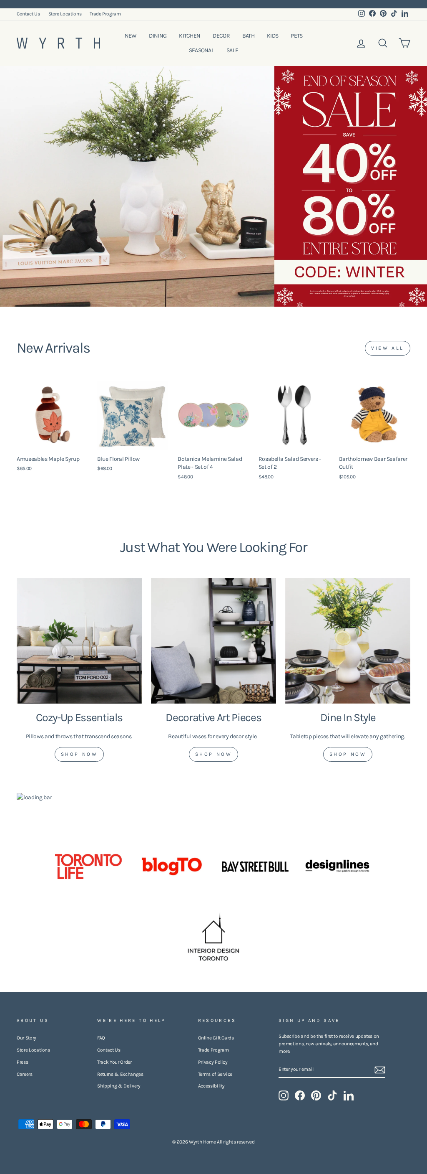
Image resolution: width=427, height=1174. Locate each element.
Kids (272, 35)
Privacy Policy (213, 1062)
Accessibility (211, 1086)
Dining (157, 35)
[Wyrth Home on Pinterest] (316, 1095)
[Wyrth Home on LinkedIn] (349, 1095)
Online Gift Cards (216, 1038)
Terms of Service (215, 1074)
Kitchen (189, 35)
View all (387, 348)
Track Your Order (114, 1062)
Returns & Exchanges (120, 1074)
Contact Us (28, 14)
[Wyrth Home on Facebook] (300, 1095)
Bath (248, 35)
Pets (296, 35)
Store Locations (65, 14)
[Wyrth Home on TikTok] (332, 1095)
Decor (221, 35)
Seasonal (201, 50)
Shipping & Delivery (118, 1086)
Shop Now (79, 754)
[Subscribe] (379, 1070)
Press (22, 1062)
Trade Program (105, 14)
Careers (25, 1074)
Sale (232, 50)
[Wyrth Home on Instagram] (284, 1095)
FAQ (101, 1038)
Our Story (26, 1038)
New (131, 35)
